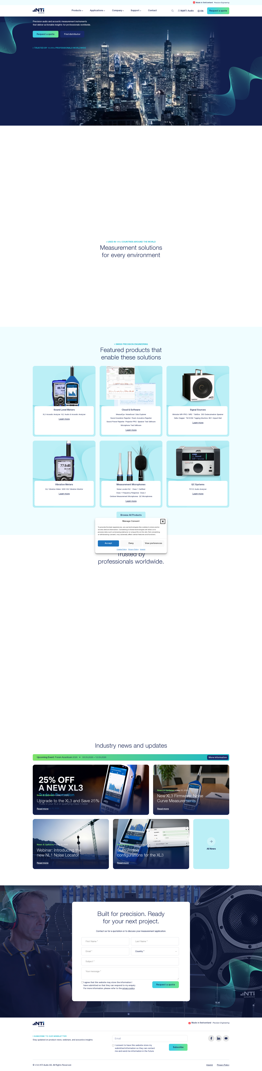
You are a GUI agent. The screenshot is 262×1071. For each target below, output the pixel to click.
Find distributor (72, 34)
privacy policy (128, 989)
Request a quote (45, 34)
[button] (162, 521)
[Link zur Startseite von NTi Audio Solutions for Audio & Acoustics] (38, 11)
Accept (108, 543)
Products (76, 11)
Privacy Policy (133, 549)
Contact (152, 11)
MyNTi (187, 11)
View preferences (153, 543)
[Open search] (172, 10)
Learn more (64, 419)
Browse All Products (131, 515)
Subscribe (178, 1047)
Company (117, 11)
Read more (42, 809)
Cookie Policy (122, 549)
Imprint (142, 549)
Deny (131, 543)
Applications (96, 11)
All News (211, 849)
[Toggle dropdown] (82, 11)
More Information (218, 758)
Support (135, 11)
